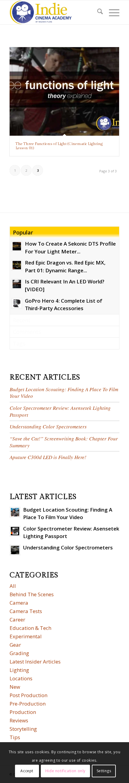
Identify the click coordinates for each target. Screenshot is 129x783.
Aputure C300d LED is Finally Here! (48, 457)
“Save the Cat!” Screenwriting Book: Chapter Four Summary (64, 442)
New (15, 686)
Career (17, 619)
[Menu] (111, 12)
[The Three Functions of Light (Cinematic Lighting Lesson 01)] (64, 91)
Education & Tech (30, 627)
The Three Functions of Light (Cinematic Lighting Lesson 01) (59, 145)
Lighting (19, 670)
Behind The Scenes (32, 594)
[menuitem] (97, 12)
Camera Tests (26, 611)
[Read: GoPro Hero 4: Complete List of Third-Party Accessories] (16, 303)
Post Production (28, 695)
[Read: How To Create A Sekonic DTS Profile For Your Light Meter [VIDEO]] (16, 246)
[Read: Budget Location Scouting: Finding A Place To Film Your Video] (15, 512)
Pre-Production (28, 703)
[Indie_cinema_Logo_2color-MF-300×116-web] (53, 12)
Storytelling (23, 728)
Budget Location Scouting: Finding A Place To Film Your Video (64, 393)
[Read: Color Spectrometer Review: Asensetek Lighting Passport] (15, 531)
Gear (15, 644)
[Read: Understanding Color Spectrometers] (15, 550)
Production (23, 712)
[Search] (97, 12)
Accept (26, 770)
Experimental (26, 636)
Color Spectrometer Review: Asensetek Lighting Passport (60, 411)
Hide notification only (65, 770)
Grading (19, 653)
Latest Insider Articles (35, 661)
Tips (15, 737)
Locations (21, 678)
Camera (19, 602)
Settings (104, 770)
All (13, 585)
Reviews (19, 720)
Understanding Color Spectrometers (48, 426)
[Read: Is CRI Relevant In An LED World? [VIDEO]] (16, 284)
